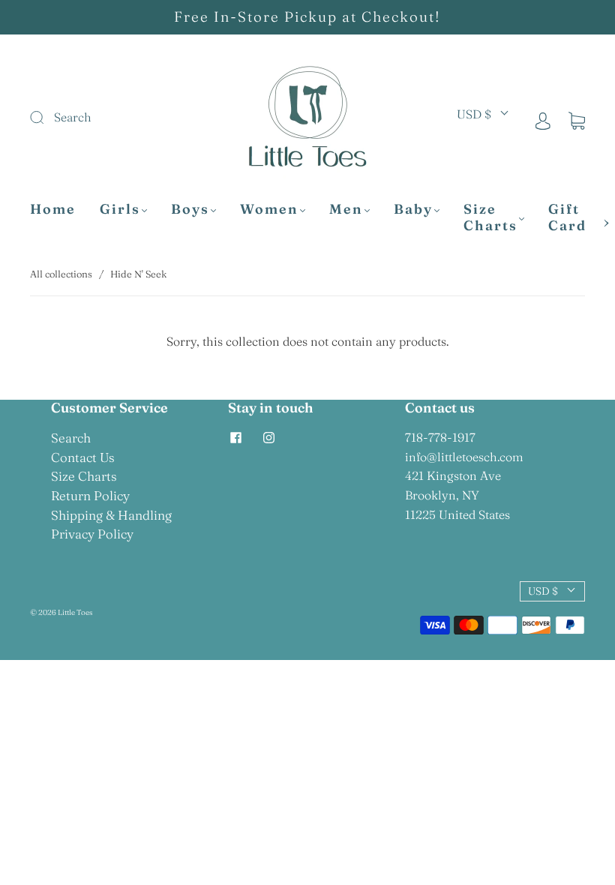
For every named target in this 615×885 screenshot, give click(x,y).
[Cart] (576, 120)
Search (71, 438)
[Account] (543, 120)
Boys (190, 209)
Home (53, 209)
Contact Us (83, 457)
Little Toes (75, 612)
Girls (120, 209)
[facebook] (235, 437)
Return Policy (90, 495)
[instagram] (268, 437)
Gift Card (567, 218)
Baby (413, 209)
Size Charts (491, 218)
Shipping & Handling (111, 515)
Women (269, 209)
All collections (61, 274)
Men (346, 209)
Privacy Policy (92, 534)
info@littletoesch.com (464, 456)
